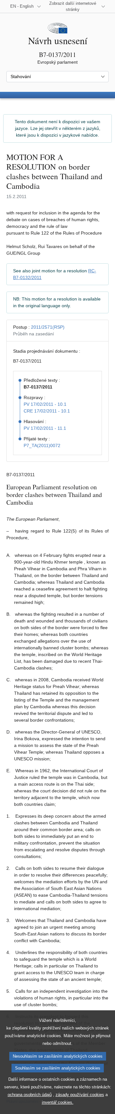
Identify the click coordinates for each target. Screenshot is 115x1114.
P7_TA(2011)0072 (42, 445)
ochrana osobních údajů (30, 1094)
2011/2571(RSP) (48, 327)
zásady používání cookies (80, 1094)
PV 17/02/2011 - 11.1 (45, 428)
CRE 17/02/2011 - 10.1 (47, 410)
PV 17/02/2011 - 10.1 (45, 404)
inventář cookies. (57, 1102)
